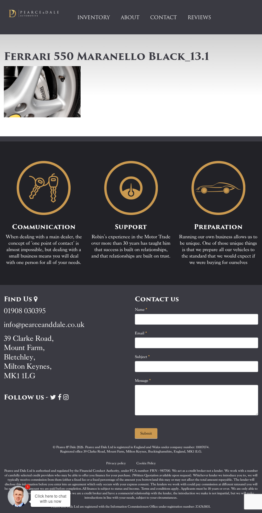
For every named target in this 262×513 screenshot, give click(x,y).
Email (141, 333)
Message (143, 380)
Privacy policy (116, 463)
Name (141, 309)
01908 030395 (25, 310)
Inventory (93, 17)
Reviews (199, 17)
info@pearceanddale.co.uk (44, 324)
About (130, 17)
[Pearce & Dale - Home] (36, 13)
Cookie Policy (146, 463)
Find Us (19, 299)
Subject (142, 356)
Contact (163, 17)
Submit (146, 433)
